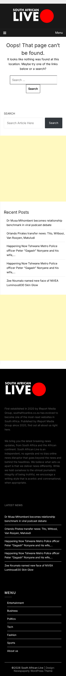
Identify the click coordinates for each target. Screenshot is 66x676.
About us (12, 650)
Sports (11, 642)
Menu (59, 32)
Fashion (11, 634)
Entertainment (15, 602)
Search (9, 113)
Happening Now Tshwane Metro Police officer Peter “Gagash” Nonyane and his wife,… (33, 250)
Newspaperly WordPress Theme (33, 670)
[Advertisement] (33, 169)
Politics (11, 618)
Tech (10, 626)
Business (12, 610)
